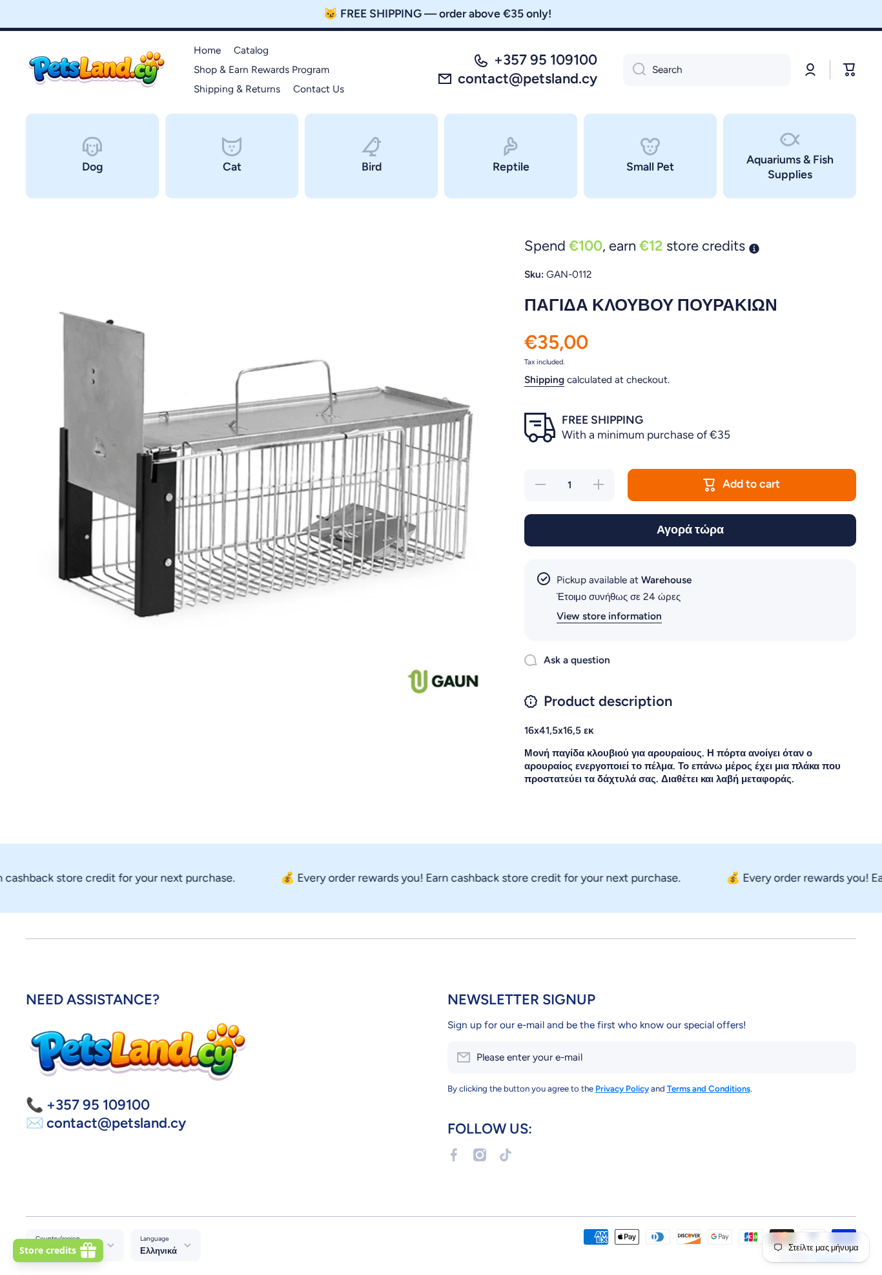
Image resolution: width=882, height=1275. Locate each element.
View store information (609, 616)
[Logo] (97, 69)
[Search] (634, 70)
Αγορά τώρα (690, 529)
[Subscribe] (840, 1057)
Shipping (544, 379)
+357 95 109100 (545, 59)
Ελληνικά (158, 1250)
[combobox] (707, 70)
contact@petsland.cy (527, 78)
